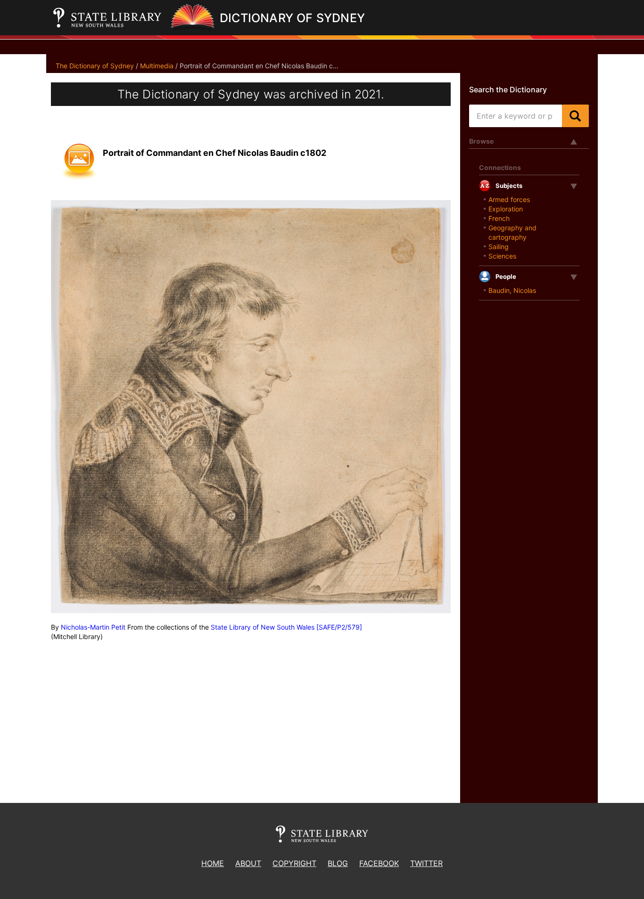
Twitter (426, 863)
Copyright (294, 863)
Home (212, 863)
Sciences (502, 256)
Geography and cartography (512, 232)
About (248, 863)
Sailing (498, 247)
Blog (338, 863)
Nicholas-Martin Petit (93, 627)
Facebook (379, 863)
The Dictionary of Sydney (95, 66)
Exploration (505, 209)
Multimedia (156, 66)
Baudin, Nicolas (512, 290)
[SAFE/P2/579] (339, 627)
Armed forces (509, 199)
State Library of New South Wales (262, 627)
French (499, 218)
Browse (481, 141)
